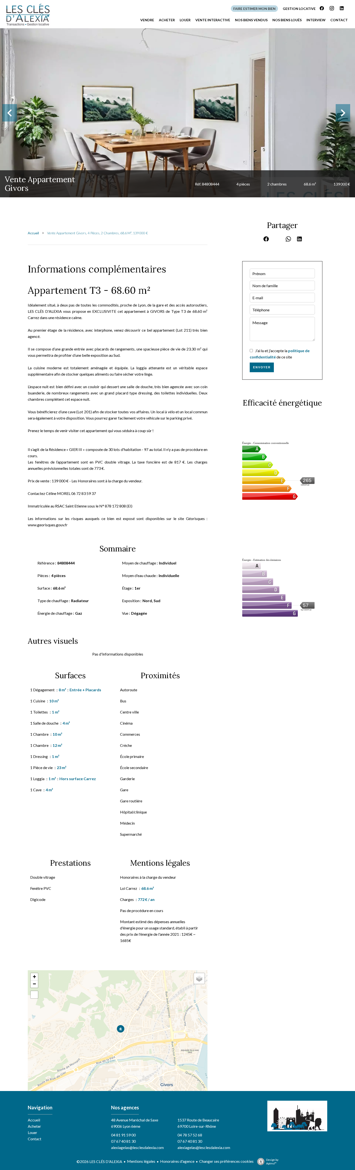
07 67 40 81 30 (123, 1141)
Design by (272, 1161)
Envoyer (262, 367)
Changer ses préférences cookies (226, 1161)
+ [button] (34, 977)
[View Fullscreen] (34, 994)
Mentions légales (141, 1161)
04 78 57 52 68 (190, 1135)
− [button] (34, 984)
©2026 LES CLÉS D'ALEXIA (99, 1161)
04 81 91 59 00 (123, 1135)
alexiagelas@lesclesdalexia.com (137, 1147)
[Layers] (199, 978)
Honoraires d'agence (177, 1161)
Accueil (33, 233)
